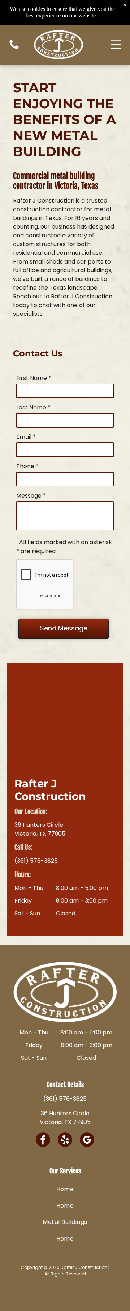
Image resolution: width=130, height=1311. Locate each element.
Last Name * (33, 407)
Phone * (27, 466)
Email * (26, 437)
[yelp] (65, 1140)
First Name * (33, 378)
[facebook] (43, 1140)
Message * (31, 495)
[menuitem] (65, 1189)
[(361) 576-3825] (14, 48)
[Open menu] (115, 44)
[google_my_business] (87, 1140)
